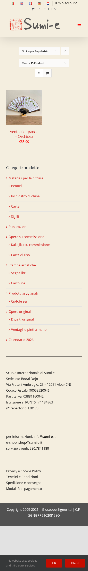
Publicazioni (18, 227)
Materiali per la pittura (26, 178)
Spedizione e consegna (24, 482)
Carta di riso (20, 255)
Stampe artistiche (22, 265)
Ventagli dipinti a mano (29, 329)
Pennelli (17, 186)
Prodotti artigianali (23, 293)
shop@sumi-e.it (30, 442)
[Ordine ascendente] (65, 51)
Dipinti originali (23, 319)
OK (54, 563)
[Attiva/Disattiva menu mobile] (80, 22)
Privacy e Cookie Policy (23, 471)
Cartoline (18, 283)
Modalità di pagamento (24, 488)
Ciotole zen (19, 301)
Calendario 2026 (21, 339)
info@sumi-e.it (45, 436)
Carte (15, 206)
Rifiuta (75, 563)
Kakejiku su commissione (30, 244)
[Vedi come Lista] (47, 73)
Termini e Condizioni (22, 477)
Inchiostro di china (25, 196)
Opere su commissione (26, 237)
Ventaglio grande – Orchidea (24, 134)
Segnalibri (18, 273)
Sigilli (15, 216)
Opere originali (20, 311)
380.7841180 (39, 448)
